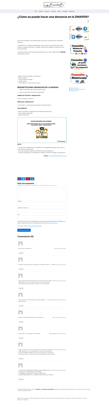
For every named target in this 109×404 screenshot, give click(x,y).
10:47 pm (64, 317)
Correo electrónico (23, 207)
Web (18, 214)
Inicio (36, 11)
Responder (21, 252)
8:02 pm (64, 349)
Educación (47, 11)
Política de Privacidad (51, 223)
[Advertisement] (42, 29)
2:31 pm (64, 280)
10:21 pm (64, 264)
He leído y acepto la (30, 226)
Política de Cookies (74, 90)
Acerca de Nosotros (74, 87)
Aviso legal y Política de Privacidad (77, 89)
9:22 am (64, 333)
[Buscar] (88, 21)
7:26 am (64, 248)
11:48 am (64, 370)
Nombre (19, 201)
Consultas (53, 11)
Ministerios (71, 11)
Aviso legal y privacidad (47, 389)
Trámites (41, 11)
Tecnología (64, 11)
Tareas (59, 11)
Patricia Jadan (52, 333)
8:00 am (64, 299)
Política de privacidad (36, 226)
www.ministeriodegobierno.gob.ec (57, 155)
